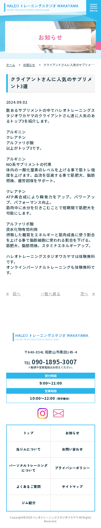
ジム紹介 (29, 502)
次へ (84, 294)
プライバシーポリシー (72, 467)
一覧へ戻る (51, 294)
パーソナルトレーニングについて (28, 468)
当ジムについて (28, 449)
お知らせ (29, 65)
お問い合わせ (72, 449)
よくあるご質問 (28, 486)
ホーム (10, 65)
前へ (16, 294)
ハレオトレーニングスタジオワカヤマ (55, 517)
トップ (28, 432)
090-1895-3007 (50, 361)
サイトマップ (72, 486)
